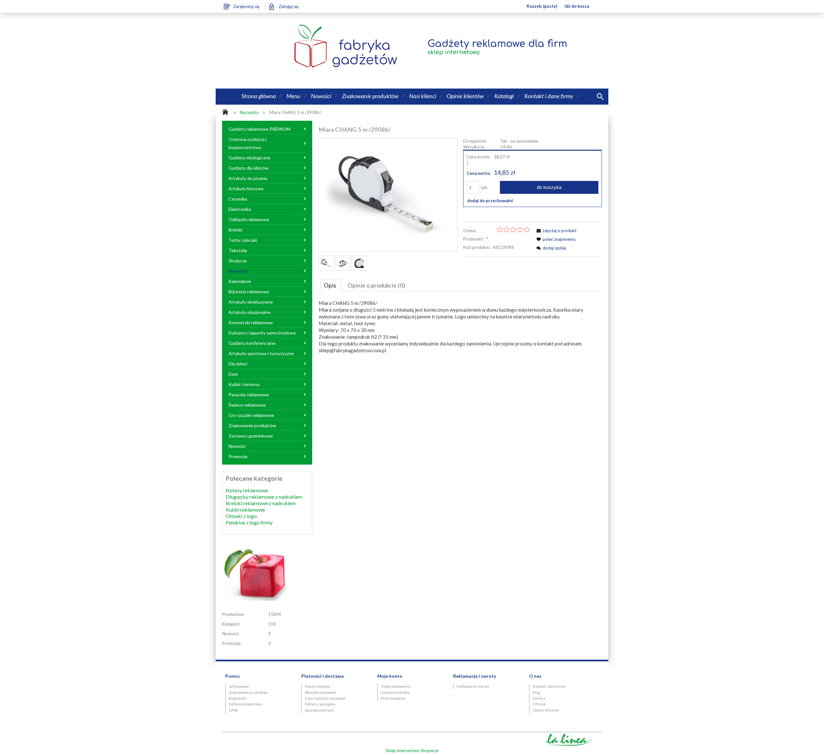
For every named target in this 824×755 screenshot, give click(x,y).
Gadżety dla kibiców (248, 168)
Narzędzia (238, 271)
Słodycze (238, 260)
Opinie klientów (546, 710)
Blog (536, 692)
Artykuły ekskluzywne (251, 302)
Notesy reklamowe (247, 490)
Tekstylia (238, 250)
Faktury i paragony (320, 704)
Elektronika (240, 209)
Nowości (237, 446)
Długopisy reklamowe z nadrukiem (264, 497)
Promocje (238, 456)
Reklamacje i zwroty (473, 686)
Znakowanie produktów (252, 425)
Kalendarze (240, 281)
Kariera (539, 698)
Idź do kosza (577, 6)
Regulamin (238, 698)
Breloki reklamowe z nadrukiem (261, 503)
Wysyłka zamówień (320, 692)
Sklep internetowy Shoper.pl (412, 750)
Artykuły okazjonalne (250, 312)
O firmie (539, 704)
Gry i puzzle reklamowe (251, 415)
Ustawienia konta (395, 692)
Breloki (235, 229)
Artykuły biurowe (246, 188)
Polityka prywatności (245, 704)
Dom (233, 374)
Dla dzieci (238, 363)
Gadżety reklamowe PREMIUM (259, 129)
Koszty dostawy (317, 686)
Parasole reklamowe (249, 394)
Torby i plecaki (243, 240)
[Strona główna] (315, 46)
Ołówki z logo (241, 516)
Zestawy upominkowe (251, 436)
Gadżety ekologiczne (249, 157)
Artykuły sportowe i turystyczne (261, 353)
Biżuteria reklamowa (249, 291)
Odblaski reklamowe (249, 219)
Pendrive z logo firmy (249, 522)
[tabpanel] (460, 327)
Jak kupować (239, 686)
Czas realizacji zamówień (325, 698)
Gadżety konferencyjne (252, 343)
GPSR (233, 710)
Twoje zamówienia (395, 686)
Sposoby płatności (319, 710)
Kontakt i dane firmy (549, 686)
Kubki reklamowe (245, 509)
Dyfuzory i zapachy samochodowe (262, 332)
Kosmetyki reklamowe (251, 322)
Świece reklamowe (247, 405)
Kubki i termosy (244, 384)
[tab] (330, 285)
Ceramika (238, 199)
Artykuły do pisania (248, 178)
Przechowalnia (393, 698)
